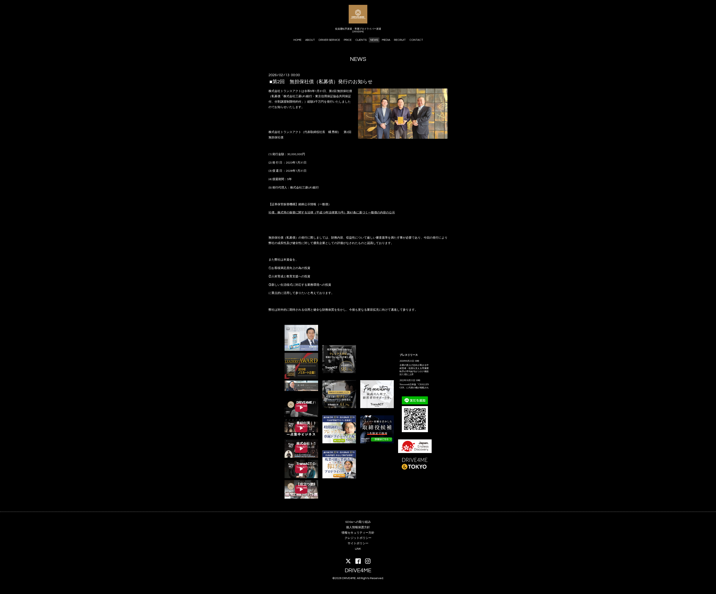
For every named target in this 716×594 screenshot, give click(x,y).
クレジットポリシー (358, 537)
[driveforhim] (339, 407)
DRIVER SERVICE (329, 40)
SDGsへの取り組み (358, 521)
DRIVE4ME (358, 570)
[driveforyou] (339, 477)
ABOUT (310, 40)
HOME (297, 40)
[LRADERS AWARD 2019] (301, 377)
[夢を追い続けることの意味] (301, 350)
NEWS (374, 40)
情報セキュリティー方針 (358, 532)
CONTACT (416, 40)
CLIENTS (361, 40)
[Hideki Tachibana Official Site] (301, 390)
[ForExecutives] (377, 407)
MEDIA (386, 40)
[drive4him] (339, 372)
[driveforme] (339, 442)
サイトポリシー (358, 543)
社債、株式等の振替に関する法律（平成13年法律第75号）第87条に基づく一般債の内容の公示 (331, 212)
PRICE (348, 40)
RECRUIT (400, 40)
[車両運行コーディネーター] (377, 442)
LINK (358, 548)
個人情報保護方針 (358, 527)
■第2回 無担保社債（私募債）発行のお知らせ (321, 81)
